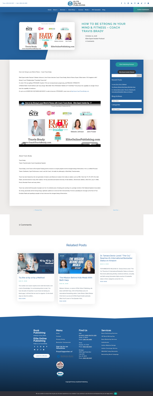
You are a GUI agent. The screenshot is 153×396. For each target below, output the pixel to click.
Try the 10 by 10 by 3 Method (119, 84)
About (55, 10)
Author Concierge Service (109, 348)
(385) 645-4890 (87, 339)
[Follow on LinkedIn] (131, 3)
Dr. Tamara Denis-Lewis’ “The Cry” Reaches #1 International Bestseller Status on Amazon (116, 258)
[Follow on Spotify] (148, 3)
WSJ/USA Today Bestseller (110, 351)
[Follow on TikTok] (141, 3)
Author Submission (143, 9)
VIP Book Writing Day (108, 336)
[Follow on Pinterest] (135, 3)
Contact (58, 336)
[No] (151, 393)
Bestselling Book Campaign (110, 354)
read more (22, 298)
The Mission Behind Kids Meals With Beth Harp (123, 87)
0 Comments (89, 41)
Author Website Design (109, 345)
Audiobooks (105, 342)
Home (49, 10)
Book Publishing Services (109, 333)
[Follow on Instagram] (128, 3)
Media (87, 10)
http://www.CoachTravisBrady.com (80, 91)
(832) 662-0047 (87, 346)
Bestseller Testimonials (63, 342)
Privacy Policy (60, 339)
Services (62, 10)
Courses (80, 10)
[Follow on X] (125, 3)
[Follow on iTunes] (145, 3)
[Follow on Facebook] (121, 3)
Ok (115, 393)
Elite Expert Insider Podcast (94, 38)
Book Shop (72, 10)
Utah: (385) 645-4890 (21, 3)
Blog (103, 10)
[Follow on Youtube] (138, 3)
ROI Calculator (96, 10)
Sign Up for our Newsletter (62, 347)
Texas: (4, 3)
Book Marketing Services (109, 339)
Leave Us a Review (41, 356)
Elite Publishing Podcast (127, 64)
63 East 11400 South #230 (87, 335)
